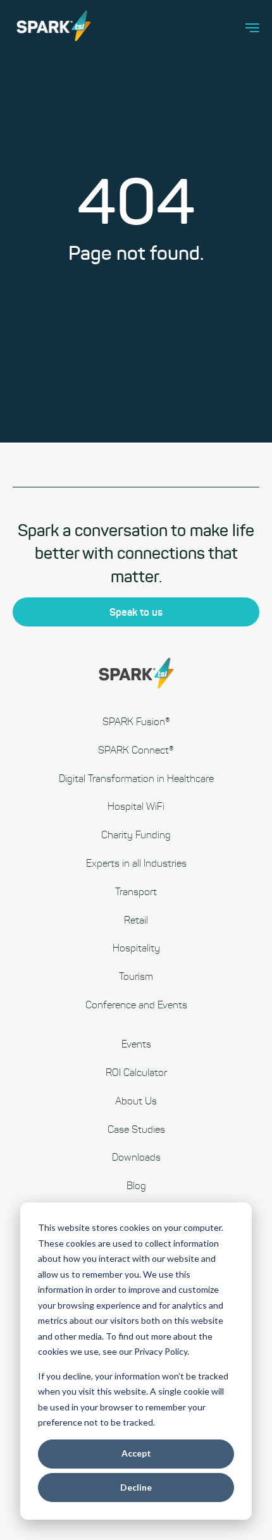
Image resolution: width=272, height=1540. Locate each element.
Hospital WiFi (136, 806)
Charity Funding (136, 835)
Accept (136, 1453)
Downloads (136, 1157)
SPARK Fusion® (136, 722)
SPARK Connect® (136, 750)
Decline (136, 1487)
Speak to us (136, 612)
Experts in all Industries (136, 863)
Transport (136, 892)
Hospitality (136, 948)
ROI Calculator (136, 1072)
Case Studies (136, 1129)
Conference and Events (136, 1005)
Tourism (136, 976)
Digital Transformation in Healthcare (136, 779)
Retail (136, 920)
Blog (136, 1186)
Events (136, 1044)
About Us (136, 1101)
